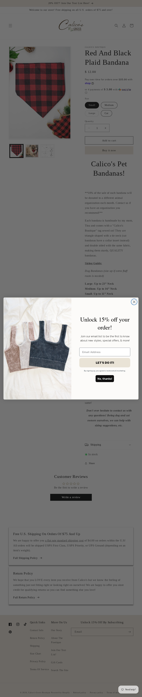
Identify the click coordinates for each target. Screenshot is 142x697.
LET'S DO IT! (105, 362)
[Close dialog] (134, 302)
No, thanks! (104, 379)
